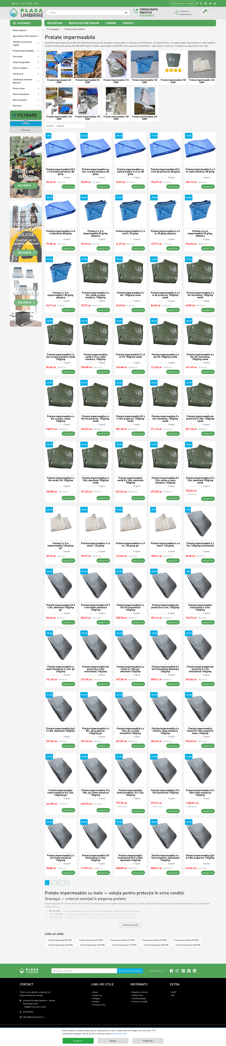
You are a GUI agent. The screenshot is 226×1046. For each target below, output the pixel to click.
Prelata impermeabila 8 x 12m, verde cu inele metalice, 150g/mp (165, 480)
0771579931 (147, 15)
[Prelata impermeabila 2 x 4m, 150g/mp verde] (130, 272)
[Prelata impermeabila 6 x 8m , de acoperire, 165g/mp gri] (95, 707)
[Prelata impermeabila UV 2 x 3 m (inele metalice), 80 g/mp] (61, 148)
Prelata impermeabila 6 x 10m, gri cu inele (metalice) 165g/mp (130, 730)
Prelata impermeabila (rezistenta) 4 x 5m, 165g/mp (200, 607)
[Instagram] (201, 3)
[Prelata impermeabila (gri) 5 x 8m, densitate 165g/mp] (61, 707)
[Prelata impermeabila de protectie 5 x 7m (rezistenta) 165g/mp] (200, 646)
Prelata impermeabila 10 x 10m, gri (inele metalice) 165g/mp (95, 792)
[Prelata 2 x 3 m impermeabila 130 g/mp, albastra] (61, 272)
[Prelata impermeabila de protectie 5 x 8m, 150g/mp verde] (200, 395)
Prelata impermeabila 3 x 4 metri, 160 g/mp (95, 544)
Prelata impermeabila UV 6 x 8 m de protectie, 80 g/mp (165, 170)
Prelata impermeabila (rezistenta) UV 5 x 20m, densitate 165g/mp (130, 857)
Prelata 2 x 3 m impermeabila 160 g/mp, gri (60, 545)
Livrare (111, 23)
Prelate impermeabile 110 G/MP (122, 940)
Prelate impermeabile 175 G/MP (124, 945)
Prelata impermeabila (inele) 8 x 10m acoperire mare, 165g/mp (200, 730)
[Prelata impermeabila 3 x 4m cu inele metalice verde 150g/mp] (61, 333)
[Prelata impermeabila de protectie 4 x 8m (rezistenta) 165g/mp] (95, 646)
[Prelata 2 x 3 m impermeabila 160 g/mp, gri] (61, 522)
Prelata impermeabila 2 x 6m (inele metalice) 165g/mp (60, 857)
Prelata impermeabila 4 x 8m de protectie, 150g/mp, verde (95, 418)
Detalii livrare (137, 995)
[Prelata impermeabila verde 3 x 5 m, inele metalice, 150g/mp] (95, 333)
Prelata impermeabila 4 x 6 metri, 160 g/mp (165, 544)
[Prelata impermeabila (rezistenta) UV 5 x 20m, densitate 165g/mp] (130, 834)
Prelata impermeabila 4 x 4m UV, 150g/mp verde (165, 355)
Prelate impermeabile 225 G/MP (188, 945)
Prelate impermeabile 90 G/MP (91, 940)
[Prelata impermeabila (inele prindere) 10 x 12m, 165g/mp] (130, 769)
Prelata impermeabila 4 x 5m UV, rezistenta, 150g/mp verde (200, 356)
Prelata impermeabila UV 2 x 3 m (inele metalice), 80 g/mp (60, 171)
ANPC (174, 992)
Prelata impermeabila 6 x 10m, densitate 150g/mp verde (95, 480)
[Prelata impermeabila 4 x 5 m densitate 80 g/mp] (61, 210)
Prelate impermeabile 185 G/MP (156, 945)
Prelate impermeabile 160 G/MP (60, 945)
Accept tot (78, 1040)
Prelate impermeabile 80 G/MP (60, 940)
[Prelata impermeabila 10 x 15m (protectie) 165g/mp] (165, 769)
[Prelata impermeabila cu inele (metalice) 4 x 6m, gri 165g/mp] (61, 646)
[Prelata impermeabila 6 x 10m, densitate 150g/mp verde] (95, 457)
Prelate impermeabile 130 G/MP (154, 940)
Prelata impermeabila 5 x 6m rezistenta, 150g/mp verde (165, 418)
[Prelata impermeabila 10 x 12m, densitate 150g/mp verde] (200, 457)
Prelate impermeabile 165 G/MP (92, 945)
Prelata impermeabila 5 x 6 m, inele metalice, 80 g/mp (200, 170)
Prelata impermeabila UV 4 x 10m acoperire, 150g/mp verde (130, 418)
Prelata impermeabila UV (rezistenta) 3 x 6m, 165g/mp (95, 857)
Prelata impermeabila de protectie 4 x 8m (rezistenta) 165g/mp (95, 669)
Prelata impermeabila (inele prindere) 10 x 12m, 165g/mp (130, 792)
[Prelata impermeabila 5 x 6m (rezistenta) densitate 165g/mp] (165, 646)
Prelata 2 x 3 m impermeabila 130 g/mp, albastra (60, 295)
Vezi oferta (24, 185)
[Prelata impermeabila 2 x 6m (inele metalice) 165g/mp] (61, 834)
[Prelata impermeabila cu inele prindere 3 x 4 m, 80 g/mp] (130, 148)
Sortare (50, 125)
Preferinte (148, 1040)
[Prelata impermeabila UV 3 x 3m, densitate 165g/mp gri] (61, 584)
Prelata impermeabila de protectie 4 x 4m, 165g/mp (165, 606)
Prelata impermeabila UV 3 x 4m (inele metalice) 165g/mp (95, 607)
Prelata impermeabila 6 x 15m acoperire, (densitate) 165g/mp (165, 857)
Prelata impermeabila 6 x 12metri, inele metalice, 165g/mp (165, 730)
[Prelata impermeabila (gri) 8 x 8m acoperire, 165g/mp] (200, 834)
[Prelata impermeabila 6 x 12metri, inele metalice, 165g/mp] (165, 707)
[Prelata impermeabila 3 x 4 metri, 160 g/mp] (95, 522)
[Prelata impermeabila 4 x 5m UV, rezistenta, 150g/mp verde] (200, 333)
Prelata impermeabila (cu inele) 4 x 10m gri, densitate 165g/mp (130, 669)
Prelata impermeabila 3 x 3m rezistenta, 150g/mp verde (200, 295)
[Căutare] (127, 12)
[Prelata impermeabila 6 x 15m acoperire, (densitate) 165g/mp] (165, 834)
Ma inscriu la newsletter (130, 970)
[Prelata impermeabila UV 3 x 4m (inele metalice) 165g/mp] (95, 584)
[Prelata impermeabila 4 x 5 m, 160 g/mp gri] (130, 522)
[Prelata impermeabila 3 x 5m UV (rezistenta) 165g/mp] (130, 584)
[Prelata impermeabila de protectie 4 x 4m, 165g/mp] (165, 584)
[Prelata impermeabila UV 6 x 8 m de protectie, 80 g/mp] (165, 148)
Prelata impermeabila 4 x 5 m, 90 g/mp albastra (165, 232)
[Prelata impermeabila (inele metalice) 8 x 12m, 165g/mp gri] (61, 769)
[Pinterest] (206, 3)
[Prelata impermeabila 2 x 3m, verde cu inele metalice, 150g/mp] (95, 272)
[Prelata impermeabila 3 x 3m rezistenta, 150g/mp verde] (200, 272)
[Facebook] (196, 3)
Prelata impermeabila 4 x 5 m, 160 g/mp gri (130, 544)
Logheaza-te (184, 11)
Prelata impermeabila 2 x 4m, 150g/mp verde (130, 293)
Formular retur (98, 1004)
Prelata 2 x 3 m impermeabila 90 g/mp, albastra (95, 233)
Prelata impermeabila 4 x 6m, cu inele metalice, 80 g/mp (95, 171)
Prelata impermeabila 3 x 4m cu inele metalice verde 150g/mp (60, 356)
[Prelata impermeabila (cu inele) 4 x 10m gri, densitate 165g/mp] (130, 646)
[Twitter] (210, 3)
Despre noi (55, 23)
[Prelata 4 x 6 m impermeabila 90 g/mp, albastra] (200, 210)
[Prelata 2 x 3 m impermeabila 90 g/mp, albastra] (95, 210)
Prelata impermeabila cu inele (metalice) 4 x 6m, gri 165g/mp (60, 669)
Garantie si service (140, 992)
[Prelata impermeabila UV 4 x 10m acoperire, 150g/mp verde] (130, 395)
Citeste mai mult (130, 925)
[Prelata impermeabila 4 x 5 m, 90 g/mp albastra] (165, 210)
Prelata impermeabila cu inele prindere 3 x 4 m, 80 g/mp (130, 171)
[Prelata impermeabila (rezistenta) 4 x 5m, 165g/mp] (200, 584)
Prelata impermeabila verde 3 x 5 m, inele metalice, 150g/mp (95, 356)
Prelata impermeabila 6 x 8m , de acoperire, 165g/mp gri (95, 730)
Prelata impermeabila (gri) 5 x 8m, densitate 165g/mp (60, 729)
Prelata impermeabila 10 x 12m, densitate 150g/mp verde (200, 480)
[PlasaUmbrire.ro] (30, 970)
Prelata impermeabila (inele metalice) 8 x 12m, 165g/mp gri (60, 792)
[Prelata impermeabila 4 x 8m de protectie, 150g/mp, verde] (95, 395)
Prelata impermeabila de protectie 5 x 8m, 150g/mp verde (200, 418)
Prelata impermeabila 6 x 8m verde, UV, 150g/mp (60, 479)
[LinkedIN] (215, 3)
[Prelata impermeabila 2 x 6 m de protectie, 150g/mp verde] (165, 272)
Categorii (96, 998)
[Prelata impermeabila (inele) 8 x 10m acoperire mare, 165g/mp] (200, 707)
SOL (173, 995)
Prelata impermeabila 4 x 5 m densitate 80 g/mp (60, 232)
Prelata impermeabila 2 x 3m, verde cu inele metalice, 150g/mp (95, 295)
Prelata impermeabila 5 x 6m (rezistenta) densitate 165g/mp (165, 669)
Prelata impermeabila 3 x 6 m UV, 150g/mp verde (130, 355)
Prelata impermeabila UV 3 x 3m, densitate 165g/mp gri (60, 607)
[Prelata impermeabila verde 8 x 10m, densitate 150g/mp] (130, 457)
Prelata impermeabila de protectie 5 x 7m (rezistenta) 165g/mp (200, 669)
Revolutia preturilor (84, 23)
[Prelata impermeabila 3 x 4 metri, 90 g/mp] (130, 210)
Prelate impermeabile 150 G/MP (186, 940)
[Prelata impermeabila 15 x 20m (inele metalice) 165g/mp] (200, 769)
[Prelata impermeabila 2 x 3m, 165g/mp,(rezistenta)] (200, 522)
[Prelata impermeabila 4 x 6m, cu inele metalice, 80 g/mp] (95, 148)
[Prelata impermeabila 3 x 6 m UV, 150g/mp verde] (130, 333)
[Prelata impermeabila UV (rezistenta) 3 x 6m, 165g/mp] (95, 834)
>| (67, 882)
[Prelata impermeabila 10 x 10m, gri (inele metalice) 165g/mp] (95, 769)
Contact (128, 23)
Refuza (113, 1040)
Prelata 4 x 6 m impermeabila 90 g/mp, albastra (200, 233)
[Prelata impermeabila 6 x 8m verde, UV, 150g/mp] (61, 457)
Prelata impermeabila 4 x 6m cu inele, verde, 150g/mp (60, 418)
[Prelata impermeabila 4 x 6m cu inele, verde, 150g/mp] (61, 395)
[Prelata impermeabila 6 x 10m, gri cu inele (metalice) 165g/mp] (130, 707)
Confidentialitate (139, 998)
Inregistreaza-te (185, 14)
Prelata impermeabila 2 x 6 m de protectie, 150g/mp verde (165, 295)
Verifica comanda (182, 3)
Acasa (95, 992)
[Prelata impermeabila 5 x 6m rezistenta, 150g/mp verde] (165, 395)
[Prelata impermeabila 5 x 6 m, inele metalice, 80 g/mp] (200, 148)
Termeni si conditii (139, 1001)
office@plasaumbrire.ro (33, 1017)
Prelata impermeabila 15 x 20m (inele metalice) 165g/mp (200, 792)
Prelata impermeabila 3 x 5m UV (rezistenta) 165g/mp (130, 607)
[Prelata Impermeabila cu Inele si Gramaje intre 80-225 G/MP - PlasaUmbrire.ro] (26, 12)
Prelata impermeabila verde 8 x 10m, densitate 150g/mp (130, 480)
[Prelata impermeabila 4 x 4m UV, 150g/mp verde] (165, 333)
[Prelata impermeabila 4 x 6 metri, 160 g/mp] (165, 522)
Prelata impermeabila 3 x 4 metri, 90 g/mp (130, 232)
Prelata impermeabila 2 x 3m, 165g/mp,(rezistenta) (200, 544)
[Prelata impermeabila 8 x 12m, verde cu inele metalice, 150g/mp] (165, 457)
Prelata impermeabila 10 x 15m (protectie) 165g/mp (165, 791)
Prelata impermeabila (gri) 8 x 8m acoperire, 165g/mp (200, 856)
